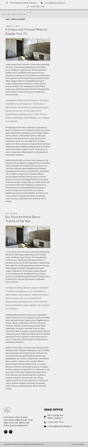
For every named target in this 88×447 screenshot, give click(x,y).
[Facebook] (10, 432)
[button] (29, 14)
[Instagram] (5, 432)
